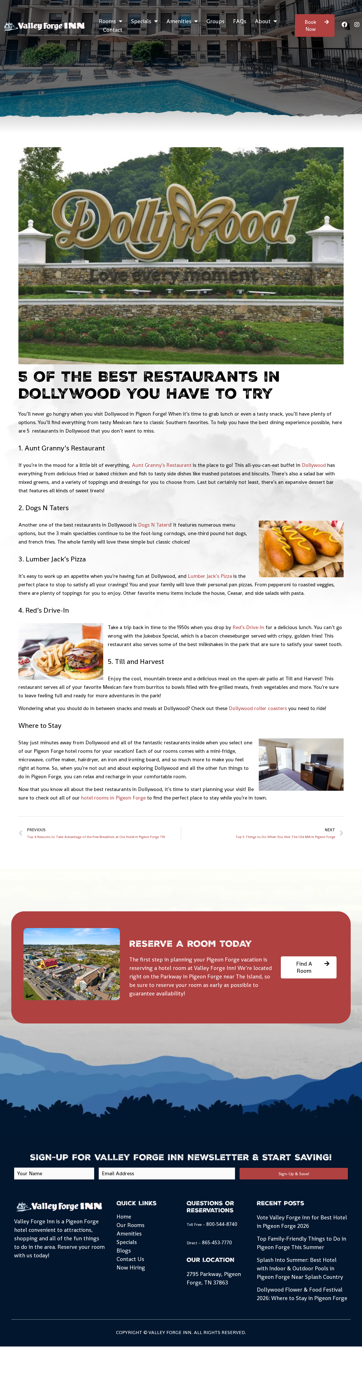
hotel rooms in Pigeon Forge (113, 797)
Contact (112, 29)
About (263, 21)
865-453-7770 (217, 1242)
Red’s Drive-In (248, 627)
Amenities (178, 21)
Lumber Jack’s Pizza (210, 576)
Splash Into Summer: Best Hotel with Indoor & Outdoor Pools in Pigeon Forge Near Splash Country (300, 1268)
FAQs (239, 21)
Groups (215, 21)
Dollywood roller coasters (258, 708)
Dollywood (314, 465)
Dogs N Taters (154, 524)
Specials (141, 21)
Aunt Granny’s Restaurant (161, 465)
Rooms (107, 21)
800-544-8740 (221, 1224)
